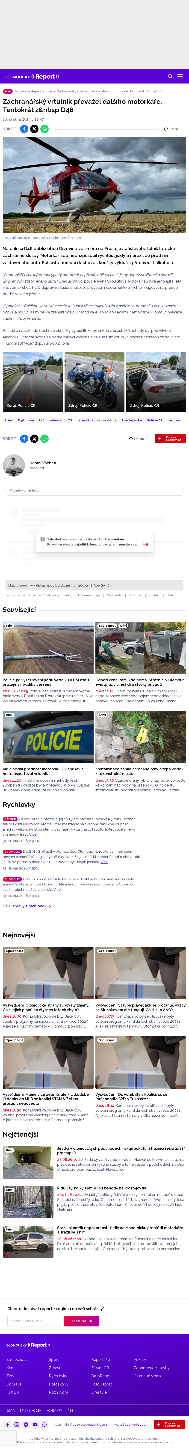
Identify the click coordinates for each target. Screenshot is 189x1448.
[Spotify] (26, 1425)
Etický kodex (30, 1410)
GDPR (10, 1410)
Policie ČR (155, 420)
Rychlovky (19, 804)
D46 (21, 420)
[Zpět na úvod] (32, 76)
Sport (54, 1359)
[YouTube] (35, 1425)
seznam (174, 420)
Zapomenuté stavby (152, 1368)
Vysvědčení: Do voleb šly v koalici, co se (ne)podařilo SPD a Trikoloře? (131, 1096)
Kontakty (54, 1410)
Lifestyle (99, 1392)
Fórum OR (100, 1368)
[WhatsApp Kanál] (44, 1425)
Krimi (49, 91)
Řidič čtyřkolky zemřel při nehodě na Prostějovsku (102, 1188)
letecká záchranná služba (96, 420)
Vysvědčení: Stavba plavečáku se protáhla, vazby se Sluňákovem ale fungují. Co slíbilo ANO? (140, 1007)
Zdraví (54, 1368)
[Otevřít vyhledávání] (170, 76)
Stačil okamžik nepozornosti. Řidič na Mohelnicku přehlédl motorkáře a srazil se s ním (120, 1230)
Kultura (12, 1392)
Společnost (16, 1359)
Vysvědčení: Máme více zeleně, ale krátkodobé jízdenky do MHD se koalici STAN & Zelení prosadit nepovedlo (46, 1099)
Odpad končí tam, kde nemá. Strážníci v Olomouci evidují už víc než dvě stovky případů (140, 682)
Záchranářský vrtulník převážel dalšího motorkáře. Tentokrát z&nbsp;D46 (109, 91)
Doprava (13, 1384)
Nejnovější (19, 935)
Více (33, 834)
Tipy (10, 1376)
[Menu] (180, 76)
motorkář (36, 420)
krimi (9, 420)
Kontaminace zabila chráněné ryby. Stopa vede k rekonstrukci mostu (138, 771)
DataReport (101, 1376)
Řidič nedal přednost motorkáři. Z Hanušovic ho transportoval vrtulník (43, 771)
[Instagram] (17, 1425)
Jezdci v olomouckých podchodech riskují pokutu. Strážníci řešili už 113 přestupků (121, 1150)
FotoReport (101, 1384)
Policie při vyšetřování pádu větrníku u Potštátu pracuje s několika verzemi (46, 682)
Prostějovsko (132, 420)
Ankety (140, 1359)
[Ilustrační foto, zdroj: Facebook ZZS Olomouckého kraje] (94, 185)
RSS (71, 1410)
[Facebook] (8, 1425)
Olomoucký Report (28, 91)
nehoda (55, 420)
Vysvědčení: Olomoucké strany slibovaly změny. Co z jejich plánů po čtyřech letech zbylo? (46, 1007)
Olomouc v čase (148, 1376)
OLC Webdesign (136, 1424)
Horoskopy (58, 1384)
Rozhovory (58, 1392)
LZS (69, 420)
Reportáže (100, 1359)
